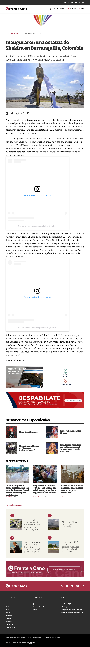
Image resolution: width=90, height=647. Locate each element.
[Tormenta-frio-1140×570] (53, 524)
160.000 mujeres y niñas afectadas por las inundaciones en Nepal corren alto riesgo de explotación (17, 490)
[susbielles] (16, 547)
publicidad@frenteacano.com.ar (72, 604)
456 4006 (80, 610)
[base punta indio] (53, 547)
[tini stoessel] (52, 448)
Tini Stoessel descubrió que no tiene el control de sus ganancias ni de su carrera (70, 448)
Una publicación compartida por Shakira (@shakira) (37, 226)
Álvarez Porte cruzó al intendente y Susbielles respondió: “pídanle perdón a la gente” (32, 547)
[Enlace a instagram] (79, 2)
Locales (64, 497)
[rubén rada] (52, 432)
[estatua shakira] (45, 85)
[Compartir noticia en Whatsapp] (17, 113)
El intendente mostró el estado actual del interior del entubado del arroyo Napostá (32, 525)
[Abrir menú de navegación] (7, 2)
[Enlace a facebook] (68, 2)
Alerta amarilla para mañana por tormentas (70, 524)
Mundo (9, 497)
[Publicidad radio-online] (24, 377)
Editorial (8, 618)
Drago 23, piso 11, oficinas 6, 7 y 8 (72, 613)
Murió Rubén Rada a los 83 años (70, 432)
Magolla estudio (24, 643)
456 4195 (72, 610)
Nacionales (38, 497)
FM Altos (36, 610)
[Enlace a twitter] (72, 2)
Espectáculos (12, 34)
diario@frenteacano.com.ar (71, 607)
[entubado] (16, 524)
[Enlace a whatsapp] (65, 2)
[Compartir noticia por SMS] (22, 113)
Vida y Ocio (9, 624)
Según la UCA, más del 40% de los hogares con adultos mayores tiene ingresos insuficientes (44, 489)
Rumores (9, 621)
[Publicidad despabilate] (45, 400)
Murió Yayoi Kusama (28, 432)
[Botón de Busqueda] (83, 2)
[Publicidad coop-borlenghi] (45, 22)
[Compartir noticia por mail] (28, 113)
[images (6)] (11, 448)
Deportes (9, 616)
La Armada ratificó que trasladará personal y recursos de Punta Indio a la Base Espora (70, 547)
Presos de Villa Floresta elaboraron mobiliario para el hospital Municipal (72, 489)
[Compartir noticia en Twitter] (12, 113)
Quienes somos (38, 604)
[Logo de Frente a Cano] (16, 8)
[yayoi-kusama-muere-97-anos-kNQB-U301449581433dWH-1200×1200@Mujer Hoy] (11, 432)
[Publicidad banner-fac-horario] (45, 569)
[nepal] (17, 474)
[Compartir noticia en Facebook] (7, 113)
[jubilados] (45, 474)
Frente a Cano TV (38, 607)
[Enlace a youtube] (76, 2)
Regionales (9, 607)
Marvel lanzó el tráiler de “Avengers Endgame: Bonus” (29, 448)
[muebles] (72, 474)
